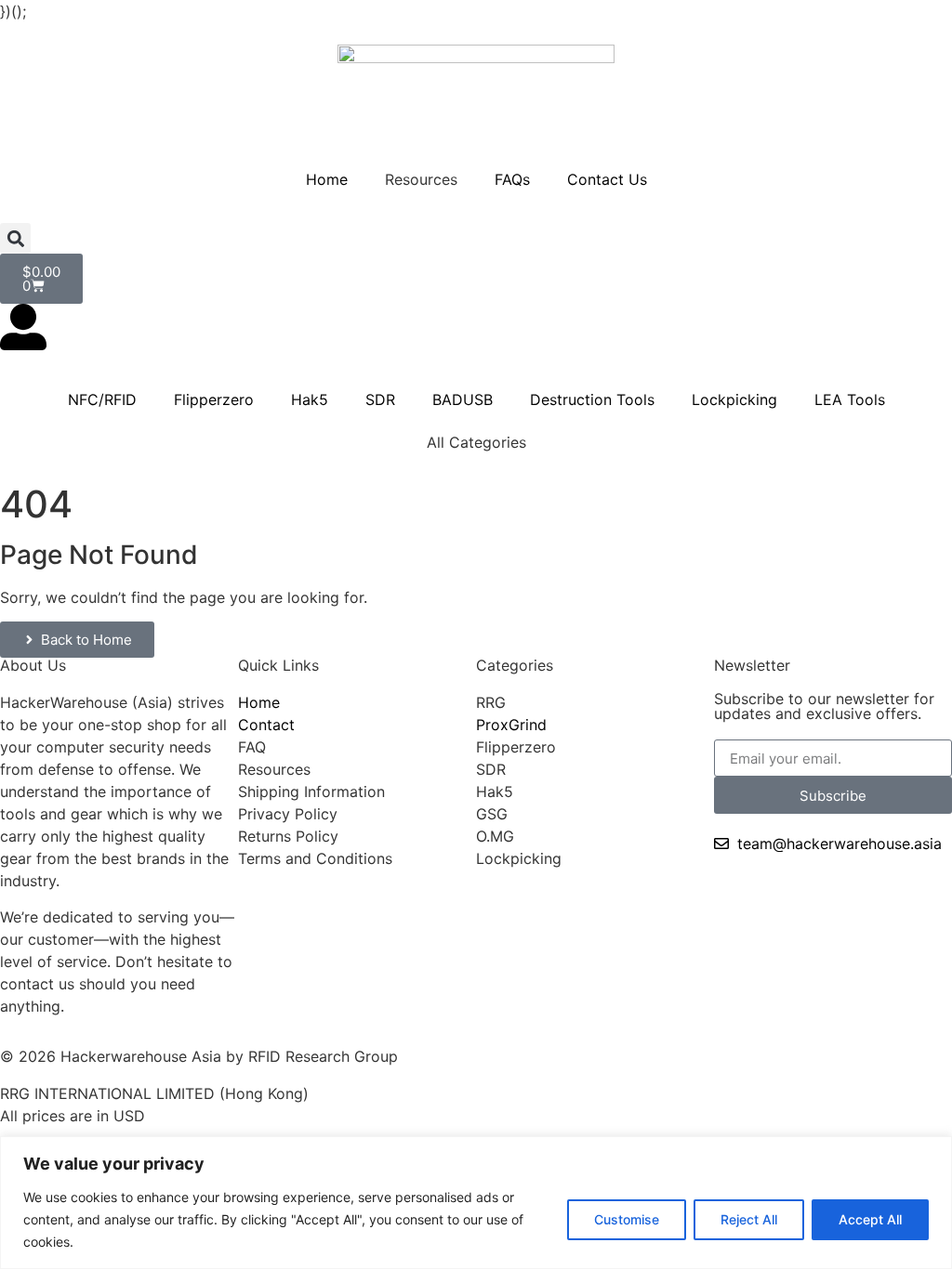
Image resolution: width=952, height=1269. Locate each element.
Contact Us (607, 179)
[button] (15, 238)
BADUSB (462, 399)
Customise (626, 1219)
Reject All (749, 1219)
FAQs (512, 179)
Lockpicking (734, 399)
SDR (380, 399)
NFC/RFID (102, 399)
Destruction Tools (592, 399)
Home (327, 179)
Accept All (870, 1219)
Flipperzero (214, 399)
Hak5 (309, 399)
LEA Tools (849, 399)
